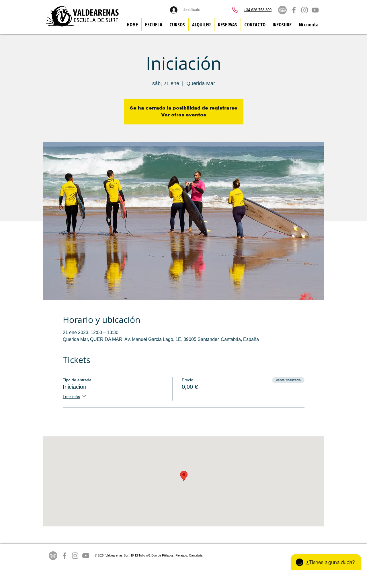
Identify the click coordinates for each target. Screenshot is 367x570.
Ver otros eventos (183, 114)
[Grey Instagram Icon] (304, 10)
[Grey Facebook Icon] (294, 10)
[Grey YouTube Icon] (315, 10)
